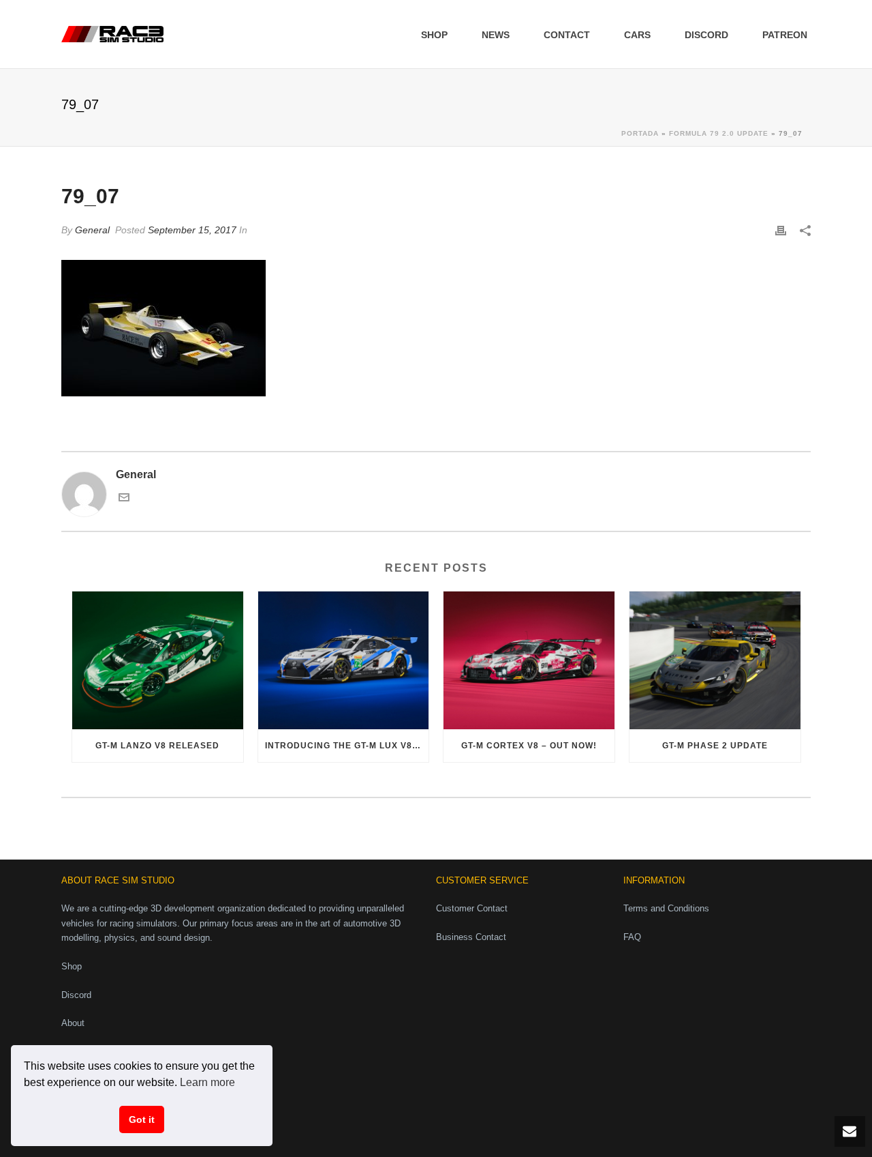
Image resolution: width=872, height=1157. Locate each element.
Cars (637, 34)
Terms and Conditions (666, 908)
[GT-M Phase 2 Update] (714, 660)
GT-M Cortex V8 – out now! (529, 745)
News (496, 34)
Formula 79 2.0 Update (718, 133)
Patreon (784, 34)
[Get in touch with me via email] (124, 499)
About (72, 1023)
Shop (434, 34)
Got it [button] (142, 1119)
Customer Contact (472, 908)
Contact (567, 34)
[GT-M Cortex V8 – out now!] (528, 660)
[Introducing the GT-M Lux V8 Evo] (343, 660)
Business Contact (471, 937)
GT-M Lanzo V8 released (157, 745)
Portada (640, 133)
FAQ (632, 937)
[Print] (780, 230)
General (92, 229)
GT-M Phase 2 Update (715, 745)
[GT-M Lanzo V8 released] (157, 660)
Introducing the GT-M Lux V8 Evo (347, 745)
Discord (706, 34)
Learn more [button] (207, 1082)
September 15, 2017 (192, 229)
